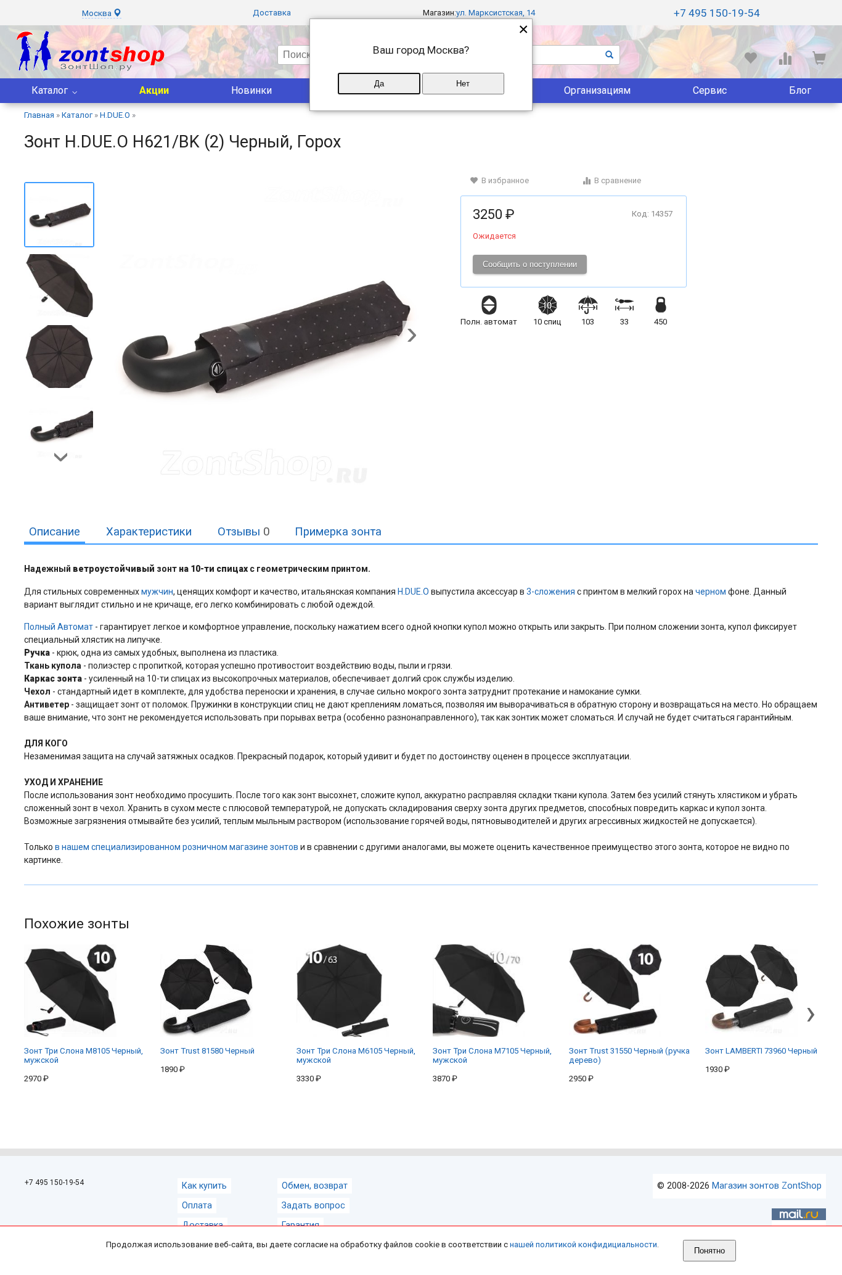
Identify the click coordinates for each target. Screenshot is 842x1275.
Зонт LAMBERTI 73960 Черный (761, 1050)
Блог (800, 90)
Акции (154, 90)
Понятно (709, 1250)
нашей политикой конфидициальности (583, 1244)
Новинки (251, 90)
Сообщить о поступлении (530, 264)
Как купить (204, 1186)
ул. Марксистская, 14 (495, 12)
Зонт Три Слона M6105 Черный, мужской (355, 1055)
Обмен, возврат (315, 1186)
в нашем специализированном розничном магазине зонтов (176, 847)
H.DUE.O (413, 591)
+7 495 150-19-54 (717, 13)
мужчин (157, 591)
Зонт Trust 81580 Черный (207, 1050)
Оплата (197, 1205)
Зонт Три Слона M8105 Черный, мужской (83, 1055)
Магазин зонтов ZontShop (767, 1186)
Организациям (597, 90)
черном (710, 591)
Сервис (710, 90)
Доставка (272, 12)
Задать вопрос (313, 1205)
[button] (412, 336)
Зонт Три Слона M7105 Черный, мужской (492, 1055)
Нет (463, 83)
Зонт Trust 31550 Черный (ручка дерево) (629, 1055)
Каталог (49, 90)
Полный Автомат (59, 627)
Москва (97, 13)
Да (379, 83)
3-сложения (550, 591)
